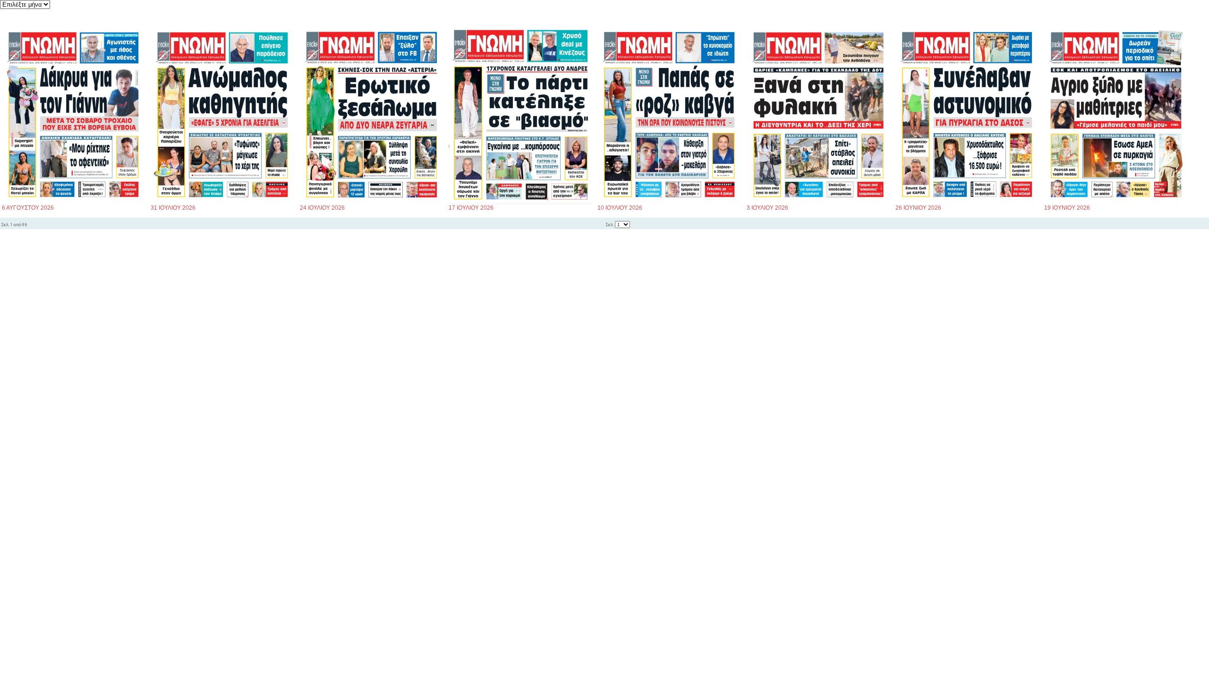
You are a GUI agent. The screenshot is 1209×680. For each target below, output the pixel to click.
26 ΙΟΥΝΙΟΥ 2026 (918, 207)
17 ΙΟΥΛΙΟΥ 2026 (471, 207)
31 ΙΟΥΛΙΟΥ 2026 (173, 207)
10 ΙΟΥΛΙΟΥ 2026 (619, 207)
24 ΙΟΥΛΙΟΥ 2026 (322, 207)
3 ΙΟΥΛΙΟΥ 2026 (767, 207)
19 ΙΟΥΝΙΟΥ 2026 (1067, 207)
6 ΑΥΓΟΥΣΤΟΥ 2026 (28, 207)
